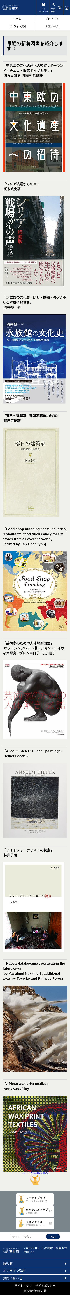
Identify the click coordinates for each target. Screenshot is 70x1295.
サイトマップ (23, 1285)
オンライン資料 (14, 1271)
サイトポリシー (45, 1285)
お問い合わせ (12, 1278)
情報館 (8, 1263)
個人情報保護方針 (35, 1290)
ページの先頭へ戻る (35, 1173)
